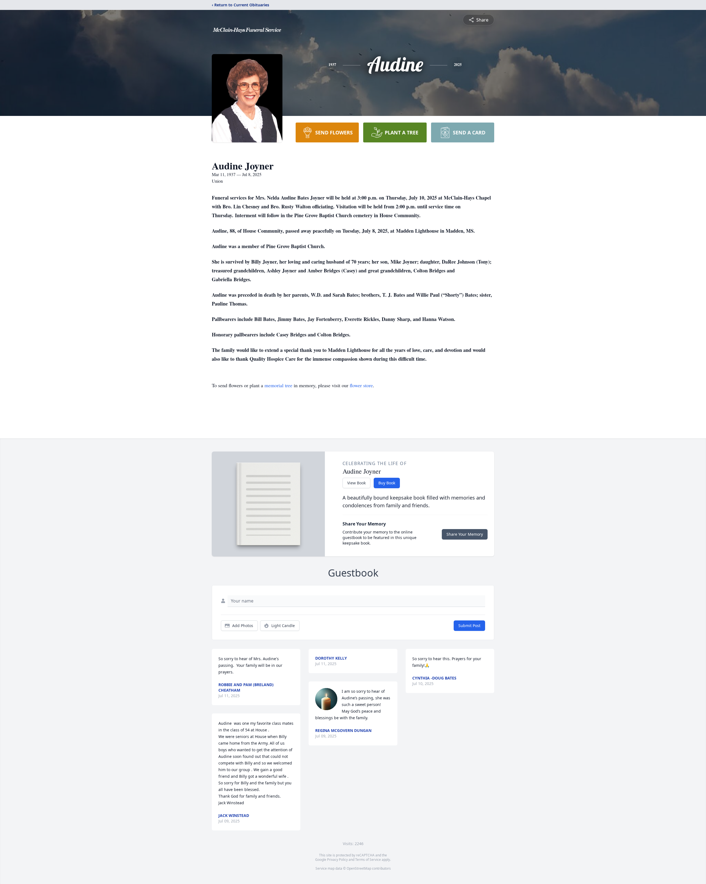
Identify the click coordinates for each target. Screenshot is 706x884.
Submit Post (469, 625)
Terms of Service (368, 859)
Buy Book (386, 482)
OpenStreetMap (359, 868)
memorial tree (278, 385)
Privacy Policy (337, 859)
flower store (361, 385)
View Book (356, 482)
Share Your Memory (464, 534)
